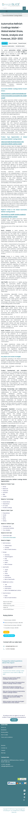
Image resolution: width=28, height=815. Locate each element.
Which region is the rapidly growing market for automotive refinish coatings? (13, 697)
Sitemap (3, 753)
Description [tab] (4, 43)
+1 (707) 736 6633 (10, 649)
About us (3, 727)
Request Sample (22, 43)
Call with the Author (20, 46)
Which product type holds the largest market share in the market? (13, 702)
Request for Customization (8, 46)
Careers (3, 750)
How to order (4, 734)
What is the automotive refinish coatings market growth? (11, 678)
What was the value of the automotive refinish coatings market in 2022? (13, 683)
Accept (14, 719)
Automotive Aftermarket (9, 537)
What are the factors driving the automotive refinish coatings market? (13, 687)
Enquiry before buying (9, 635)
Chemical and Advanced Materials (14, 14)
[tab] (13, 43)
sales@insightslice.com (12, 646)
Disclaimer (3, 730)
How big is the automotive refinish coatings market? (12, 667)
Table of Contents (13, 43)
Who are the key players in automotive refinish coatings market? (14, 692)
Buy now (6, 632)
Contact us (4, 748)
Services (3, 745)
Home (2, 14)
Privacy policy (4, 732)
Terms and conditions (7, 737)
